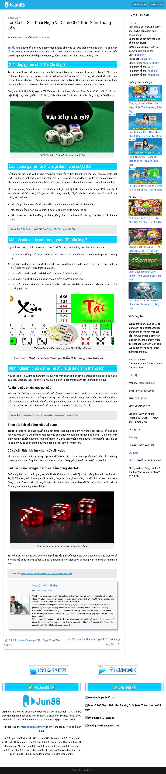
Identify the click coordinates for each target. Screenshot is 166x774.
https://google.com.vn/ (33, 726)
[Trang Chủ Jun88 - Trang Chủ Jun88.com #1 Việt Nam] (15, 4)
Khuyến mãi (154, 74)
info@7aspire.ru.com (147, 62)
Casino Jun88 (14, 18)
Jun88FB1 (146, 58)
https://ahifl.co (146, 382)
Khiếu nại (152, 70)
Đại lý (150, 66)
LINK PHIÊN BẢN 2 (156, 5)
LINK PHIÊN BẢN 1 (139, 5)
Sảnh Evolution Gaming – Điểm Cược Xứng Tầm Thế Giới (66, 358)
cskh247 (141, 54)
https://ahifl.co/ (106, 697)
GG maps (134, 452)
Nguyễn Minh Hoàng (40, 37)
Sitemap (133, 437)
